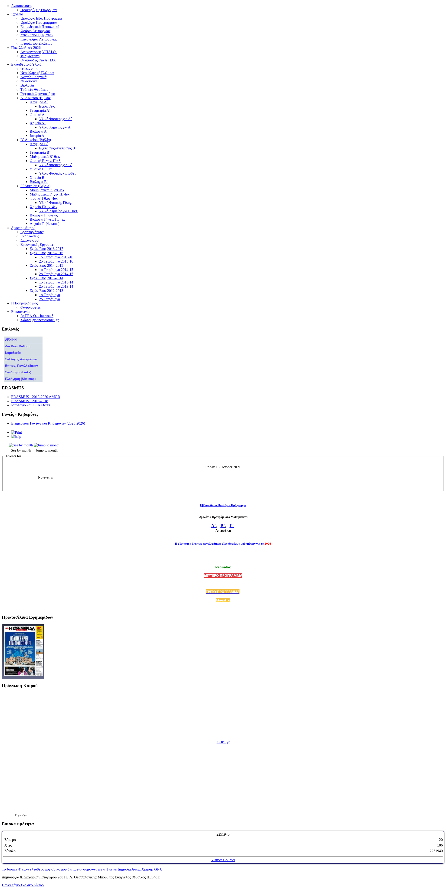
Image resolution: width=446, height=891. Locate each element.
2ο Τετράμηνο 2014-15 (56, 274)
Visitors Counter (223, 860)
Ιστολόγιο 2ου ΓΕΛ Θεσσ (30, 405)
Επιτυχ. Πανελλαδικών (21, 366)
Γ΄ (232, 525)
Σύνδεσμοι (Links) (18, 372)
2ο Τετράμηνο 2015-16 (56, 261)
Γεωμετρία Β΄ (40, 152)
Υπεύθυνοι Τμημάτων (36, 35)
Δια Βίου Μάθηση (17, 346)
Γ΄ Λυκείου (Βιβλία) (35, 186)
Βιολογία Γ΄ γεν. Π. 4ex (47, 219)
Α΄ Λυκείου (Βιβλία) (35, 98)
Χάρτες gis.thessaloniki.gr (39, 320)
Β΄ (222, 525)
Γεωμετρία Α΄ (40, 110)
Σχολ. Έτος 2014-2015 (46, 265)
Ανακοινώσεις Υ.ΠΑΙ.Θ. (38, 52)
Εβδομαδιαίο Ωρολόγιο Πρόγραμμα (223, 505)
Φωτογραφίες (30, 307)
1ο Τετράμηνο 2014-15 (56, 270)
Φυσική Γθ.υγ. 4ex (44, 198)
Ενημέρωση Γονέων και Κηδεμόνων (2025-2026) (48, 423)
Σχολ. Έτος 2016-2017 (46, 249)
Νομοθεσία (13, 352)
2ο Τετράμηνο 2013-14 (56, 286)
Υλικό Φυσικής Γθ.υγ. (55, 203)
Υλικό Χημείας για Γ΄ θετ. (58, 211)
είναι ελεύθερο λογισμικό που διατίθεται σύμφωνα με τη (64, 869)
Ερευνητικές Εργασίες (36, 244)
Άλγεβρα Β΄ (39, 144)
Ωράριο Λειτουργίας (35, 31)
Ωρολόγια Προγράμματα (38, 22)
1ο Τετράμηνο (49, 295)
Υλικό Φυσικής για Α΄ (55, 119)
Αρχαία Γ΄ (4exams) (44, 224)
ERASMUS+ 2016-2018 (29, 401)
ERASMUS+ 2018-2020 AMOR (35, 397)
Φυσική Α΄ (38, 115)
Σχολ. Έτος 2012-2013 (46, 291)
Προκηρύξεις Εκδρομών (38, 10)
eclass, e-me (29, 69)
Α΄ (213, 525)
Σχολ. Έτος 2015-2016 (46, 253)
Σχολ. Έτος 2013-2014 (46, 278)
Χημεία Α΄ (38, 123)
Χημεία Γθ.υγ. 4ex (43, 207)
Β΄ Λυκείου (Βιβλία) (35, 140)
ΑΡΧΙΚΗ (10, 339)
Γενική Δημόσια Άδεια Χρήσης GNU (135, 869)
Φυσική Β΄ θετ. (41, 169)
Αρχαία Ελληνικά (33, 77)
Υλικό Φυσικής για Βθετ (57, 173)
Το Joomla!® (11, 869)
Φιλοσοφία (28, 81)
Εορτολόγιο (21, 815)
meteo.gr (223, 742)
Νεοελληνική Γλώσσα (37, 73)
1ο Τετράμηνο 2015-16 (56, 257)
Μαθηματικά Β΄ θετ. (45, 157)
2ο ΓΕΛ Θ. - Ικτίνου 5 (36, 316)
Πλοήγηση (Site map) (20, 379)
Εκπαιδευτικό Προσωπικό (39, 27)
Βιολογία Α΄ (39, 131)
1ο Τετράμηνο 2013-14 (56, 282)
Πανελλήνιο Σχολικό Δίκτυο (23, 885)
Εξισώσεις (47, 106)
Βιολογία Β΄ (39, 182)
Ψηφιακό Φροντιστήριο (37, 94)
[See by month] (21, 445)
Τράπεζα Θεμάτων (34, 89)
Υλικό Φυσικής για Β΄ (55, 165)
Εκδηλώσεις (29, 236)
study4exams (29, 56)
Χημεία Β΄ (38, 177)
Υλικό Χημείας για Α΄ (55, 127)
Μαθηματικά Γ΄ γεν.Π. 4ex (49, 194)
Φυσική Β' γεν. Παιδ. (45, 161)
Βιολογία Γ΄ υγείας (44, 215)
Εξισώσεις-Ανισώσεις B (57, 148)
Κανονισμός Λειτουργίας (38, 39)
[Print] (16, 432)
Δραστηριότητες (32, 232)
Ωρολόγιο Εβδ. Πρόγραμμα (41, 18)
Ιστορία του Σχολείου (36, 43)
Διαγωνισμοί (29, 240)
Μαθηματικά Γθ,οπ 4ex (47, 190)
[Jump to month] (46, 445)
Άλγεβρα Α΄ (39, 102)
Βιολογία (27, 85)
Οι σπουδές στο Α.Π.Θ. (38, 60)
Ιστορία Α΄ (38, 136)
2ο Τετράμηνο (49, 299)
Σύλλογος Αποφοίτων (21, 359)
